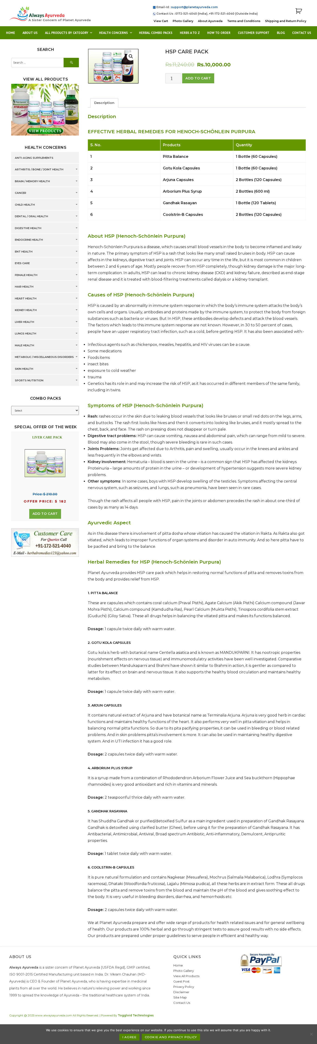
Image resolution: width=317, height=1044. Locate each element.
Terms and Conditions (243, 21)
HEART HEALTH (25, 298)
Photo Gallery (183, 21)
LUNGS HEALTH (25, 333)
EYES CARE (22, 263)
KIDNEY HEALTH (26, 310)
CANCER (20, 193)
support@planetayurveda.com (194, 7)
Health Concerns (113, 33)
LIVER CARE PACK (47, 437)
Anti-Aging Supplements (34, 157)
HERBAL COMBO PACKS (155, 33)
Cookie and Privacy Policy (171, 1037)
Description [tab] (104, 103)
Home (10, 33)
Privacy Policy (183, 987)
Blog (281, 33)
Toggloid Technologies (136, 1015)
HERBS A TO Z (190, 33)
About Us (30, 33)
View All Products (186, 976)
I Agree (129, 1037)
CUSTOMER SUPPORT (253, 33)
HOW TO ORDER (218, 33)
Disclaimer (181, 992)
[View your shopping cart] (298, 11)
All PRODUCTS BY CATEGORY (66, 33)
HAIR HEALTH (24, 286)
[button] (131, 56)
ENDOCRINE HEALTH (29, 239)
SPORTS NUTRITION (29, 380)
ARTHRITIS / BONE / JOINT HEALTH (39, 169)
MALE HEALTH (24, 345)
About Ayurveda (210, 21)
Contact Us (301, 33)
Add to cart (198, 78)
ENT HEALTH (23, 251)
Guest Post (181, 981)
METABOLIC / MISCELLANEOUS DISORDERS (44, 357)
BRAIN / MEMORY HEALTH (32, 181)
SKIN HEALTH (24, 368)
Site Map (180, 997)
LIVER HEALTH (24, 322)
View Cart (161, 21)
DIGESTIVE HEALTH (28, 228)
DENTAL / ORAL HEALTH (31, 216)
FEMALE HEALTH (26, 275)
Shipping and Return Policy (285, 21)
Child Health (25, 204)
